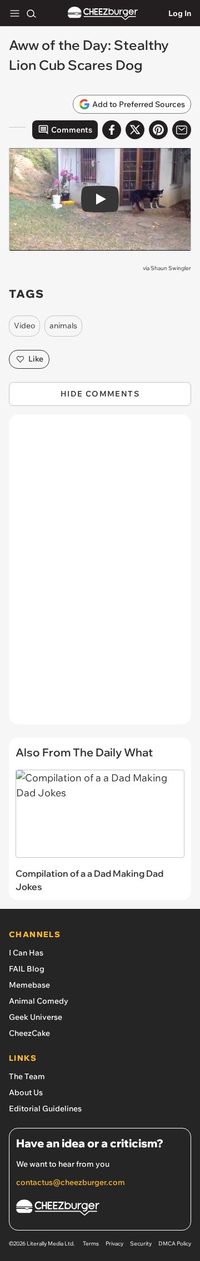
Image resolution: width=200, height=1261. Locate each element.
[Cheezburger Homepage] (103, 13)
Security (141, 1243)
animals (63, 325)
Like (35, 359)
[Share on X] (135, 129)
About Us (26, 1092)
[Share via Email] (181, 129)
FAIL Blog (26, 969)
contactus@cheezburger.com (70, 1182)
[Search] (31, 13)
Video (24, 325)
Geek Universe (35, 1017)
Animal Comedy (38, 1001)
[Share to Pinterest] (158, 129)
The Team (27, 1076)
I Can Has (26, 953)
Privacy (114, 1243)
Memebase (29, 985)
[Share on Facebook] (111, 129)
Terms (91, 1243)
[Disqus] (100, 575)
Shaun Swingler (171, 268)
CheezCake (29, 1033)
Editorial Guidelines (45, 1108)
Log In (179, 13)
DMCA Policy (174, 1243)
